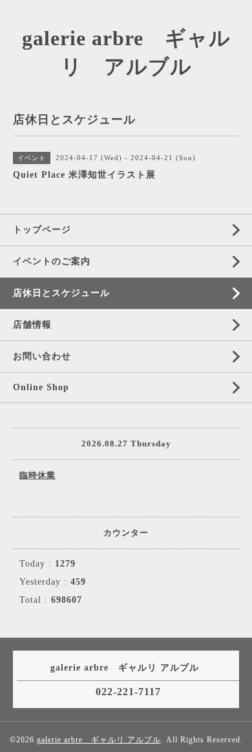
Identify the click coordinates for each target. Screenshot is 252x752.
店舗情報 (32, 324)
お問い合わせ (42, 356)
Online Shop (41, 387)
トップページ (42, 230)
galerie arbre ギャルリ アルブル (99, 739)
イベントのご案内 (51, 261)
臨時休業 (37, 475)
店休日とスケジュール (61, 293)
